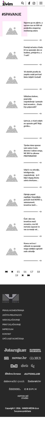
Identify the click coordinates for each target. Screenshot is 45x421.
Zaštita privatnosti (12, 315)
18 (38, 271)
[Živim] (7, 3)
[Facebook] (28, 3)
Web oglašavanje (11, 320)
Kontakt (6, 334)
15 (18, 271)
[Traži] (22, 3)
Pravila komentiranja (13, 310)
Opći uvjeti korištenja (13, 339)
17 (31, 271)
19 (16, 275)
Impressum (7, 329)
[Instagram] (34, 3)
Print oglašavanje (11, 324)
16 (25, 271)
